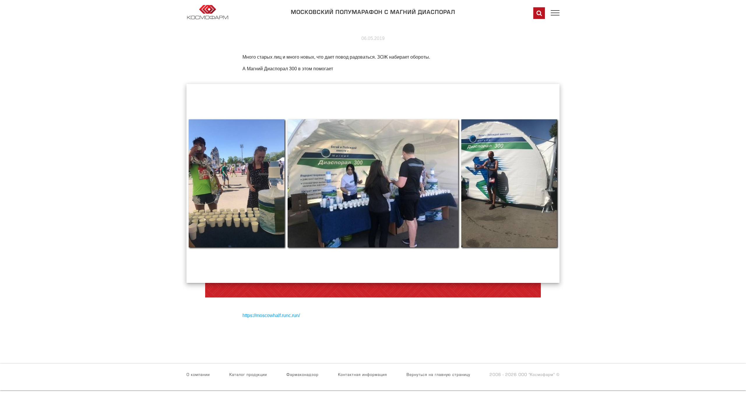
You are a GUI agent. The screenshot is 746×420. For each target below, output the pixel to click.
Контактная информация (362, 375)
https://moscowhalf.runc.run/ (271, 315)
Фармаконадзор (302, 375)
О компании (198, 375)
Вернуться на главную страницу (438, 375)
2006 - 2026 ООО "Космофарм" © (525, 375)
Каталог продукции (248, 375)
